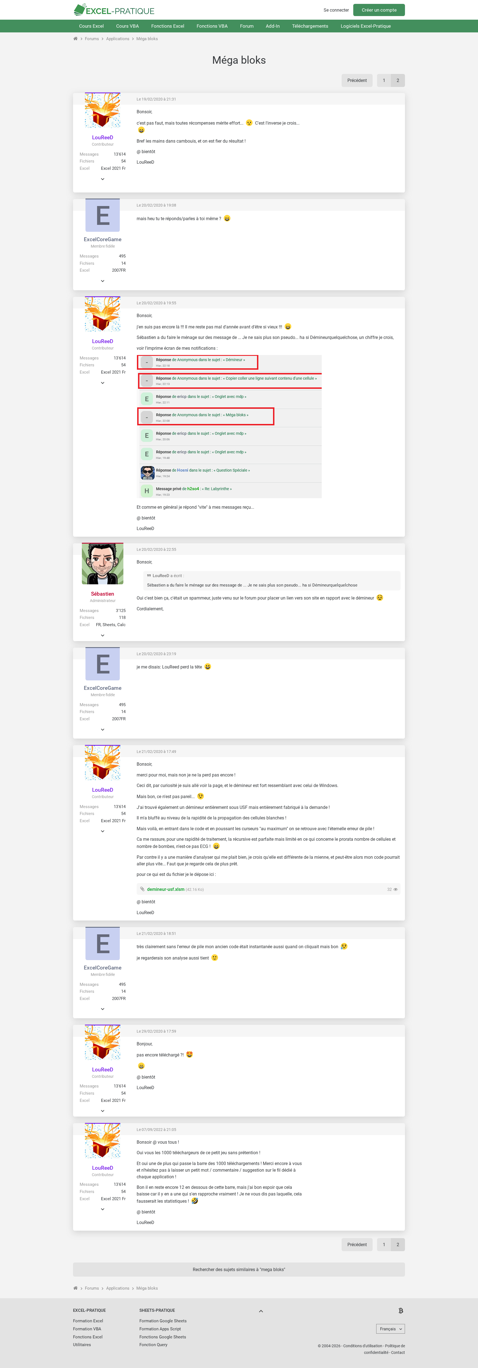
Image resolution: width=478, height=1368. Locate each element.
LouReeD (102, 137)
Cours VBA (127, 26)
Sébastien (102, 594)
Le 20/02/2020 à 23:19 (156, 654)
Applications (117, 38)
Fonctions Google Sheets (162, 1336)
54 (123, 161)
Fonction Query (153, 1344)
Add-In (273, 26)
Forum (247, 26)
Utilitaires (82, 1344)
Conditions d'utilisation (362, 1346)
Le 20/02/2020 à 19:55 (156, 303)
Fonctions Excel (167, 26)
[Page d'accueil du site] (75, 38)
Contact (398, 1352)
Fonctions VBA (212, 26)
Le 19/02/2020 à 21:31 (156, 99)
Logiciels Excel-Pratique (366, 26)
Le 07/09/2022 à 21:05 (156, 1129)
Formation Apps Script (160, 1328)
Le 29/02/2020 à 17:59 (156, 1031)
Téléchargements (310, 26)
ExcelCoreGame (102, 239)
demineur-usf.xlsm (166, 889)
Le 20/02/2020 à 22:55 (156, 549)
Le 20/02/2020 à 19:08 (156, 205)
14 (123, 263)
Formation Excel (88, 1320)
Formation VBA (87, 1328)
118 (122, 617)
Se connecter (336, 10)
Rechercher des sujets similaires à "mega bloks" (239, 1269)
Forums (92, 38)
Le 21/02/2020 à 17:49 (156, 751)
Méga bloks (147, 38)
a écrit (176, 575)
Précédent (357, 80)
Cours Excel (91, 26)
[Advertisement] (354, 148)
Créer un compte (379, 10)
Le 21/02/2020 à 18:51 (156, 933)
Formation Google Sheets (163, 1320)
